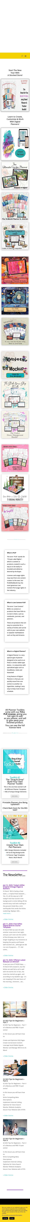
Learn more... (15, 796)
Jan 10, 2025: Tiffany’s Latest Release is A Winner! (14, 961)
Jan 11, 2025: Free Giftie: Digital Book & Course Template (12, 925)
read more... (7, 913)
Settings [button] (5, 1218)
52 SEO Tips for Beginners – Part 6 (14, 1080)
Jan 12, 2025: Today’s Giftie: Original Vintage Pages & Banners (14, 887)
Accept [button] (12, 1218)
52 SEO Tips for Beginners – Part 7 (14, 1022)
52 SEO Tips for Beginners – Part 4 (14, 1139)
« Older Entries (8, 919)
